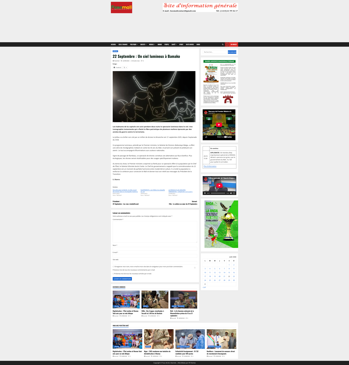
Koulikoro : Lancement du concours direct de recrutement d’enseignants (221, 352)
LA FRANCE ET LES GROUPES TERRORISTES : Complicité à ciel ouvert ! (181, 191)
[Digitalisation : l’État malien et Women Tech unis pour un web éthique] (126, 300)
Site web (115, 260)
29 (229, 280)
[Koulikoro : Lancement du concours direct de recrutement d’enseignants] (221, 339)
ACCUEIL (113, 44)
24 (205, 280)
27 (219, 280)
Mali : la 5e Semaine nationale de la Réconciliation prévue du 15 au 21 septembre (182, 313)
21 (224, 276)
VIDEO (198, 44)
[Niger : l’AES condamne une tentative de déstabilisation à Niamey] (159, 339)
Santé (173, 44)
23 (234, 276)
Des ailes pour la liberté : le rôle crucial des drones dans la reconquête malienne (125, 191)
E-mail (115, 252)
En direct (234, 44)
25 (210, 280)
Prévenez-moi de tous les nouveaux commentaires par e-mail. (134, 270)
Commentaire (118, 219)
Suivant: (183, 202)
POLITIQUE (133, 44)
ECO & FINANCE (123, 44)
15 (229, 273)
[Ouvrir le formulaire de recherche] (222, 44)
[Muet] (231, 193)
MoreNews (181, 363)
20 (219, 276)
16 (234, 273)
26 (215, 280)
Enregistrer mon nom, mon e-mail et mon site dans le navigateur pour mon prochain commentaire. (149, 267)
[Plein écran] (234, 193)
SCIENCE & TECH (124, 306)
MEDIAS (151, 44)
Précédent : (126, 202)
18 (210, 276)
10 (205, 273)
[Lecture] (205, 193)
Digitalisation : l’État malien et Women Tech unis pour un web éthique (125, 312)
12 (215, 273)
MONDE (160, 44)
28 (224, 280)
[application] (219, 185)
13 (219, 273)
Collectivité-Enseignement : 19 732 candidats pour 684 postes (186, 352)
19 (215, 276)
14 (224, 273)
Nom (115, 245)
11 (210, 273)
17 (205, 276)
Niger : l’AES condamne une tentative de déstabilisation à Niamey (157, 352)
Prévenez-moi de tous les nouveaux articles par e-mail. (133, 274)
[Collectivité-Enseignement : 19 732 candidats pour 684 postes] (190, 339)
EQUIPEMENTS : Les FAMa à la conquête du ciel (153, 191)
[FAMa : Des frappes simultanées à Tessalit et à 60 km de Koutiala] (155, 300)
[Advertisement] (174, 27)
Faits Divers (190, 44)
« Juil (204, 287)
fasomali (117, 61)
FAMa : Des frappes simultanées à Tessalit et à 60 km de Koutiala (153, 312)
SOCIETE (142, 44)
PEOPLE (167, 44)
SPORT (181, 44)
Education (180, 346)
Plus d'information (210, 166)
